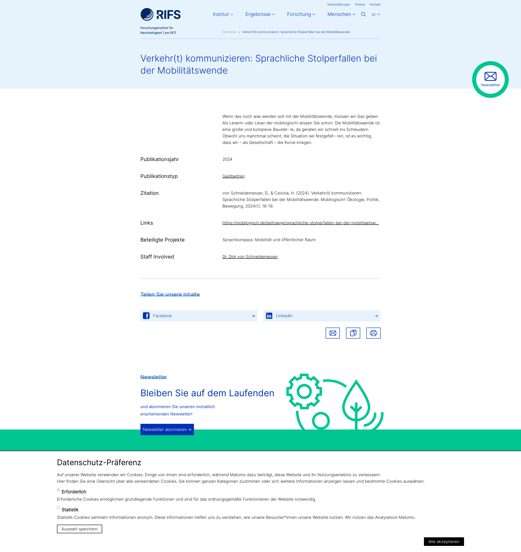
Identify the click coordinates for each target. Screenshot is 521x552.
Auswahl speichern (79, 529)
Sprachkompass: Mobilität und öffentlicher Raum (269, 239)
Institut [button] (221, 14)
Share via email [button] (333, 333)
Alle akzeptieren (444, 541)
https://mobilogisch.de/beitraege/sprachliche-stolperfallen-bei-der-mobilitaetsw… (300, 222)
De (374, 15)
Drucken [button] (373, 333)
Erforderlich (74, 491)
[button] (353, 333)
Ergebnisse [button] (258, 14)
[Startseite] (160, 14)
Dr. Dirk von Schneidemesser (250, 256)
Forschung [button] (299, 14)
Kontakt (375, 4)
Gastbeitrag (233, 176)
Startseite (229, 32)
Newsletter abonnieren (165, 429)
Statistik (70, 509)
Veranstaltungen (338, 4)
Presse (360, 4)
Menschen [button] (339, 14)
